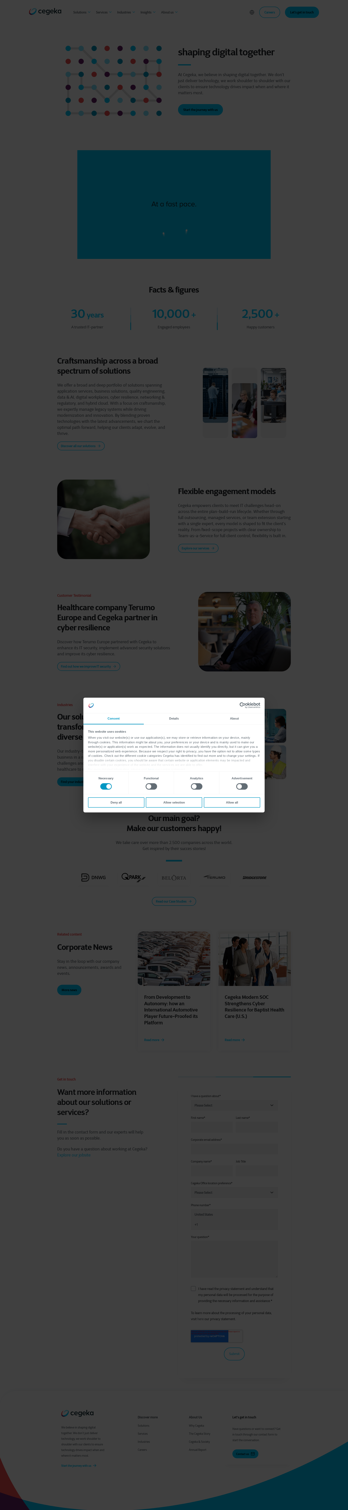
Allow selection (174, 802)
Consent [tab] (114, 718)
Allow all (232, 802)
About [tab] (234, 718)
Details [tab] (174, 718)
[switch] (151, 786)
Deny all (116, 802)
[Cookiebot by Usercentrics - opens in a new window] (242, 705)
